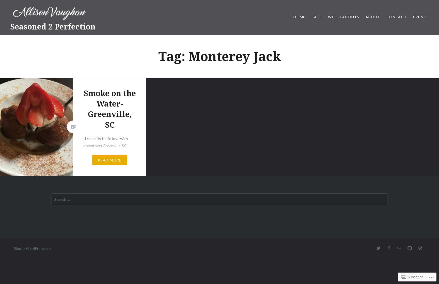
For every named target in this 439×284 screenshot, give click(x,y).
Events (421, 17)
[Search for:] (219, 199)
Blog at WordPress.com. (33, 248)
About (373, 17)
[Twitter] (378, 248)
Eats (317, 17)
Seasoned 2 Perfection (53, 26)
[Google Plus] (399, 248)
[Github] (409, 248)
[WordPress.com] (420, 248)
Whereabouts (343, 17)
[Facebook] (388, 248)
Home (299, 17)
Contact (396, 17)
